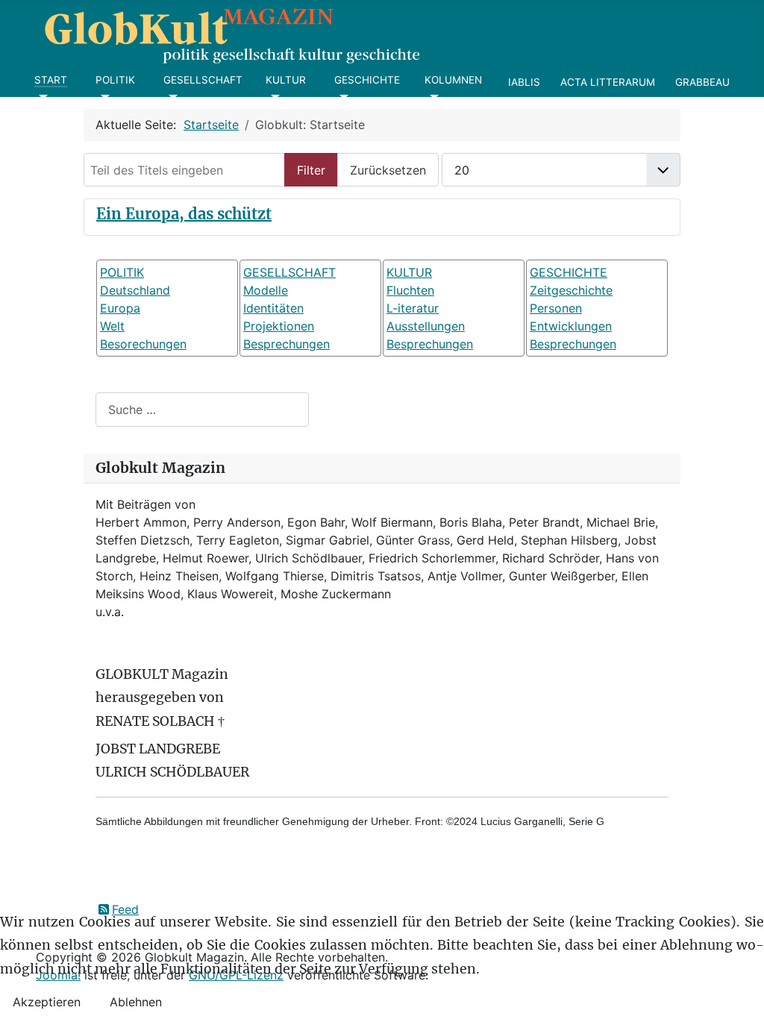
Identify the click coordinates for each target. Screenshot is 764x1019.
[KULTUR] (273, 97)
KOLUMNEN (453, 80)
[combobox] (202, 409)
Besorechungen (143, 343)
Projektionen (278, 326)
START (50, 80)
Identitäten (273, 308)
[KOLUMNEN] (432, 97)
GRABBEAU (702, 82)
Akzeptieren (47, 1001)
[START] (41, 97)
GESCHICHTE (367, 80)
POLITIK (115, 80)
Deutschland (135, 290)
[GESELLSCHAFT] (170, 97)
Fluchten (410, 290)
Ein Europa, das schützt (184, 213)
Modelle (265, 290)
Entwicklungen (571, 326)
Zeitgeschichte (571, 290)
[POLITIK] (103, 97)
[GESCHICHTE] (341, 97)
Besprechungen (286, 343)
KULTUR (286, 80)
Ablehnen (136, 1001)
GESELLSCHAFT (202, 80)
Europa (120, 308)
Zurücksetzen (388, 170)
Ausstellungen (425, 326)
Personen (556, 308)
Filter (311, 170)
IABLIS (524, 82)
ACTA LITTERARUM (607, 82)
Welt (112, 326)
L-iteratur (412, 308)
